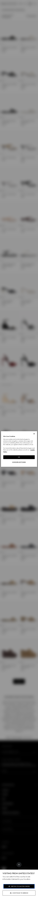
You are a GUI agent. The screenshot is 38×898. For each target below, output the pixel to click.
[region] (19, 449)
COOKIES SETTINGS (19, 462)
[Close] (19, 864)
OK (19, 457)
